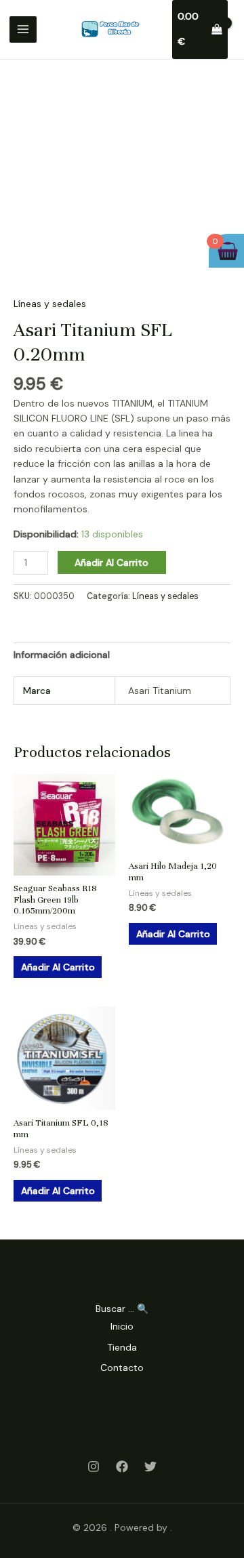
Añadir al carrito (111, 562)
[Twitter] (150, 1466)
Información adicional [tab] (62, 655)
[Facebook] (122, 1466)
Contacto (122, 1367)
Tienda (122, 1347)
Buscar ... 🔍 (122, 1309)
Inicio (122, 1326)
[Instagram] (93, 1466)
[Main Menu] (23, 29)
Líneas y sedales (50, 304)
